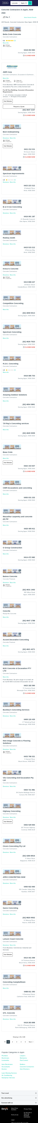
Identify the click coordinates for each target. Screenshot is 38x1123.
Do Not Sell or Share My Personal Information (28, 1115)
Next (30, 1042)
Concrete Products (9, 579)
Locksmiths (5, 1060)
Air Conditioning (7, 1075)
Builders (22, 1064)
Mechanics (23, 1058)
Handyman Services (8, 1077)
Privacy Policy (28, 1109)
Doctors (4, 1069)
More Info (6, 43)
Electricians (5, 1058)
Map (7, 17)
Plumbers (5, 1055)
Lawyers (22, 1055)
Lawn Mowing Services (9, 1073)
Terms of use (14, 1115)
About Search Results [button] (30, 17)
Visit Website (8, 101)
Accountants (6, 1066)
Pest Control (24, 1060)
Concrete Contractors (10, 37)
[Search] (30, 3)
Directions (6, 138)
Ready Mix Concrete (9, 613)
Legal (12, 1120)
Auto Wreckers (25, 1069)
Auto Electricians (7, 1064)
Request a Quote (18, 106)
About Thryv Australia (14, 1109)
